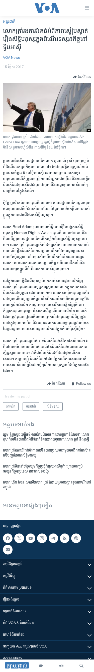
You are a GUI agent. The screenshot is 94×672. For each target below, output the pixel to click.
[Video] (41, 666)
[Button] (82, 77)
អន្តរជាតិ (9, 22)
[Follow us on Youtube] (30, 538)
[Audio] (61, 666)
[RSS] (64, 538)
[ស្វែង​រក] (81, 666)
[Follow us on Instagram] (42, 538)
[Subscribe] (8, 549)
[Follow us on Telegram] (53, 538)
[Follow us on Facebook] (8, 538)
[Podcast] (76, 538)
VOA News (11, 58)
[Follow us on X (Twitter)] (19, 538)
